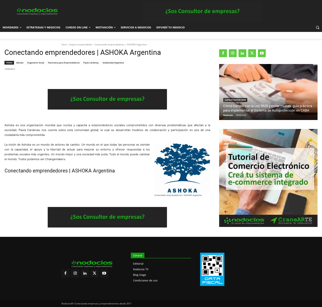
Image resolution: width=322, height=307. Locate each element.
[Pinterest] (47, 78)
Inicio (64, 44)
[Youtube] (262, 53)
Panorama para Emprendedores (64, 62)
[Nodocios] (37, 11)
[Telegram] (64, 78)
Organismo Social (35, 62)
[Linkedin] (56, 78)
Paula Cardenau (91, 62)
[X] (39, 78)
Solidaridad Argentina (113, 62)
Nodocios (228, 115)
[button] (317, 27)
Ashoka (19, 62)
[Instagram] (233, 53)
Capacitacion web (235, 100)
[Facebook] (30, 78)
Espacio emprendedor (80, 44)
